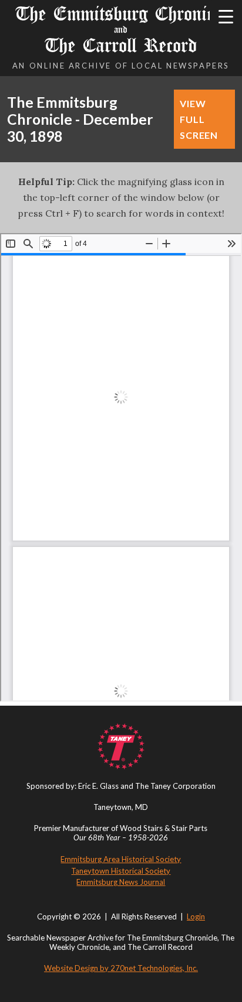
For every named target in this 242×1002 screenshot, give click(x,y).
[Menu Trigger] (226, 16)
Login (196, 916)
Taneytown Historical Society (120, 871)
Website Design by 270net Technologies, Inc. (121, 968)
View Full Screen (199, 119)
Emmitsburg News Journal (120, 882)
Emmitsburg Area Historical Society (120, 859)
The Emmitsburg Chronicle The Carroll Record (121, 29)
